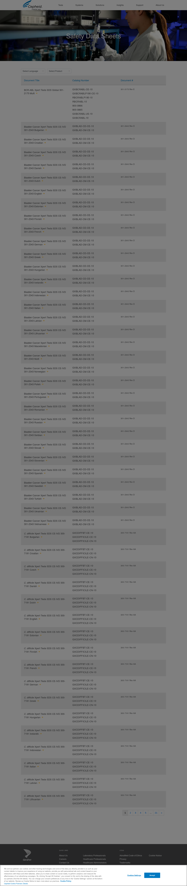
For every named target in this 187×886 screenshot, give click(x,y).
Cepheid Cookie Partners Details (16, 883)
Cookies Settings (134, 875)
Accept (152, 875)
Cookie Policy (65, 881)
